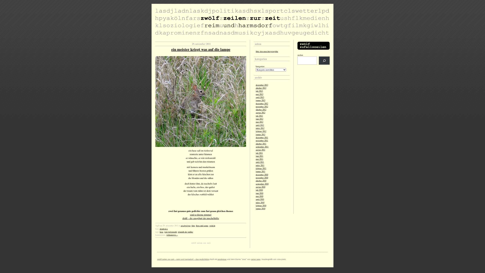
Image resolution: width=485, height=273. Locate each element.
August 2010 (260, 187)
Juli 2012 (259, 116)
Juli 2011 (259, 153)
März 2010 (260, 202)
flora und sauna (202, 225)
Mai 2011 (259, 159)
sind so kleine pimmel (200, 214)
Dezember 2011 (262, 137)
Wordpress (221, 259)
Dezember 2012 (262, 103)
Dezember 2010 (262, 174)
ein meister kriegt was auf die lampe (200, 49)
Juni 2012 (259, 119)
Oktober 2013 (261, 88)
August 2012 (260, 112)
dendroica (164, 229)
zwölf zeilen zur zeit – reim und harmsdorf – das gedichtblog (183, 259)
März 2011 (260, 165)
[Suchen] (324, 60)
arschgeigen (185, 225)
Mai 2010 (259, 196)
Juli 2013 (259, 91)
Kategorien (260, 66)
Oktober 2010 (261, 180)
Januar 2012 (260, 134)
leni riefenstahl (170, 232)
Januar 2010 (260, 208)
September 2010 (262, 184)
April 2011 (260, 162)
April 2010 (260, 199)
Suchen (300, 55)
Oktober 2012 (261, 109)
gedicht (212, 225)
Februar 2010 (261, 205)
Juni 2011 (259, 156)
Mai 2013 (259, 94)
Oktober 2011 (261, 143)
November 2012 (262, 106)
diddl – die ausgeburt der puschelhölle (200, 218)
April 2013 (260, 97)
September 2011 (262, 146)
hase (161, 232)
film (193, 225)
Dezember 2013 (262, 85)
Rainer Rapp (255, 259)
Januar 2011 (260, 171)
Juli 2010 (259, 190)
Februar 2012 (261, 131)
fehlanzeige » (172, 235)
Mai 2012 (259, 122)
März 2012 (260, 128)
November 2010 (262, 177)
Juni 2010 (259, 193)
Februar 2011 (261, 168)
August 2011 (260, 149)
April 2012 (260, 125)
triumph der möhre (185, 232)
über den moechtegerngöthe (267, 51)
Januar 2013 (260, 100)
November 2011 (262, 140)
